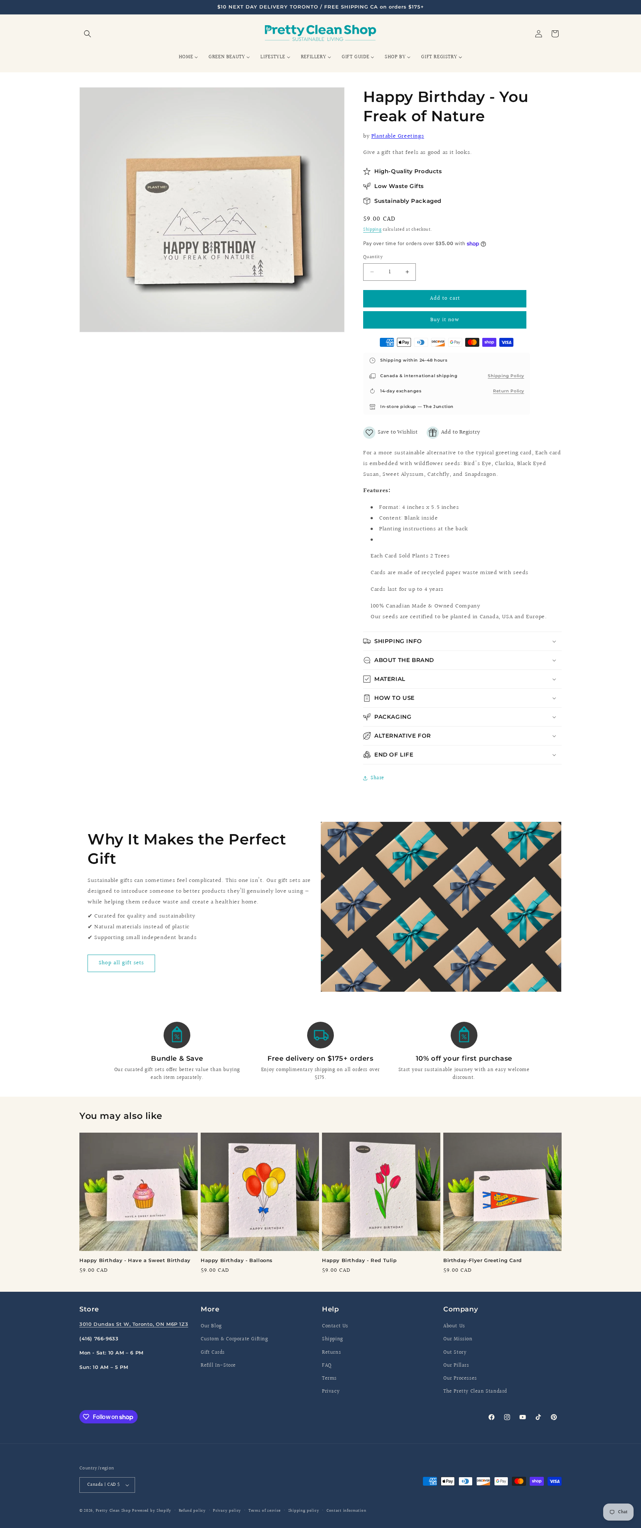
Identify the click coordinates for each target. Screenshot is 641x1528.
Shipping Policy (506, 375)
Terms (329, 1378)
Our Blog (211, 1326)
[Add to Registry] (453, 433)
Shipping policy (303, 1511)
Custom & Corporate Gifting (234, 1339)
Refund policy (192, 1511)
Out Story (454, 1352)
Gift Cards (213, 1352)
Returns (331, 1352)
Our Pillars (456, 1365)
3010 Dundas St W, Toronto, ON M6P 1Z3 (133, 1324)
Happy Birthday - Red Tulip (359, 1260)
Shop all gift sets (121, 963)
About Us (454, 1326)
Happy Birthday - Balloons (237, 1260)
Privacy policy (227, 1511)
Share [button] (377, 778)
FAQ (327, 1365)
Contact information (346, 1511)
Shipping (372, 229)
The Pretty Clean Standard (475, 1391)
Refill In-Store (218, 1365)
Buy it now (444, 320)
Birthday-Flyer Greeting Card (482, 1260)
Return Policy (508, 390)
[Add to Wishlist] (390, 433)
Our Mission (458, 1339)
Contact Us (335, 1326)
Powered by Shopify (151, 1511)
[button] (87, 34)
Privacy (330, 1391)
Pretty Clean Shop (113, 1511)
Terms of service (265, 1511)
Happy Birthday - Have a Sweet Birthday (135, 1260)
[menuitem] (188, 57)
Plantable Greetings (397, 136)
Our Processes (460, 1378)
